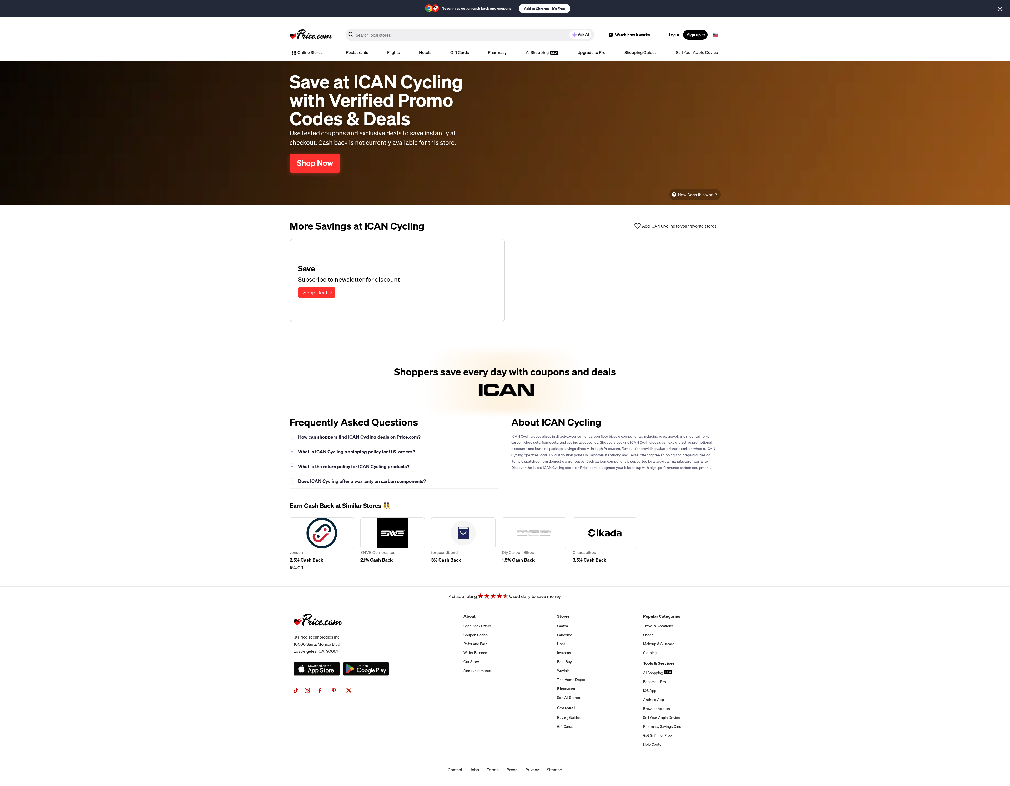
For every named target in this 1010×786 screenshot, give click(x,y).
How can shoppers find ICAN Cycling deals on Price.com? (356, 437)
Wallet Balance (475, 653)
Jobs (474, 770)
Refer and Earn (475, 644)
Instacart (564, 653)
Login (674, 35)
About (469, 616)
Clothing (650, 653)
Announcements (477, 671)
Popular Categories (661, 616)
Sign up (694, 35)
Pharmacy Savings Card (662, 726)
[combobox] (469, 35)
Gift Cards (459, 52)
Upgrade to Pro (591, 52)
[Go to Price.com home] (311, 34)
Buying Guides (569, 717)
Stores (563, 616)
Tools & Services (659, 663)
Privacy (532, 770)
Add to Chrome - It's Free (544, 9)
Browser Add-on (656, 708)
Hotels (425, 52)
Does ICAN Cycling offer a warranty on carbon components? (358, 481)
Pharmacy (497, 52)
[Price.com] (318, 631)
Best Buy (564, 662)
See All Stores (568, 697)
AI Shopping (537, 52)
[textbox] (715, 34)
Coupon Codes (475, 635)
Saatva (562, 626)
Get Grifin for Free (657, 735)
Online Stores (310, 52)
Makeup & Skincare (658, 644)
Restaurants (357, 52)
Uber (561, 644)
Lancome (564, 635)
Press (512, 770)
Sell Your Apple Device (697, 52)
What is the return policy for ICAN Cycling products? (350, 466)
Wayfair (563, 671)
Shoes (648, 635)
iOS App (649, 691)
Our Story (471, 662)
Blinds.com (566, 688)
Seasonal (566, 707)
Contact (455, 770)
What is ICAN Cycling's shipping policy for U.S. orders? (353, 451)
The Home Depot (571, 680)
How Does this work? (697, 194)
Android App (653, 700)
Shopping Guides (640, 52)
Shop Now (315, 163)
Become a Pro (654, 682)
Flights (393, 52)
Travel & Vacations (658, 626)
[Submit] (350, 36)
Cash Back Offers (477, 626)
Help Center (653, 744)
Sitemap (554, 770)
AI (583, 34)
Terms (493, 770)
